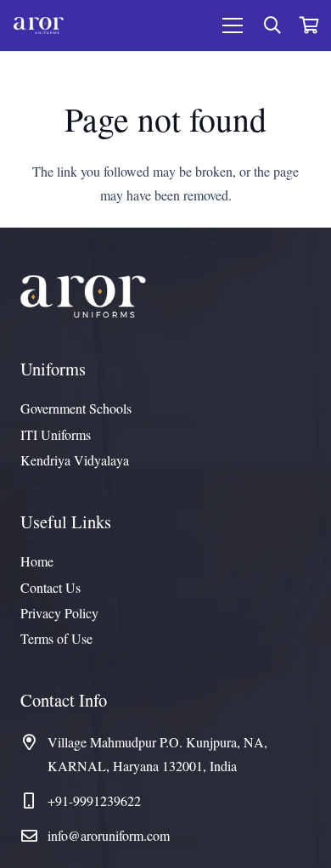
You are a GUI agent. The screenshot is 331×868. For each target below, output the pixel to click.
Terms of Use (56, 638)
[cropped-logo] (39, 25)
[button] (272, 25)
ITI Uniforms (55, 434)
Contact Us (50, 587)
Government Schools (76, 408)
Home (36, 561)
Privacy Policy (59, 613)
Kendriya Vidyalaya (74, 460)
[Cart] (309, 25)
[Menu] (232, 25)
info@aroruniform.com (109, 835)
